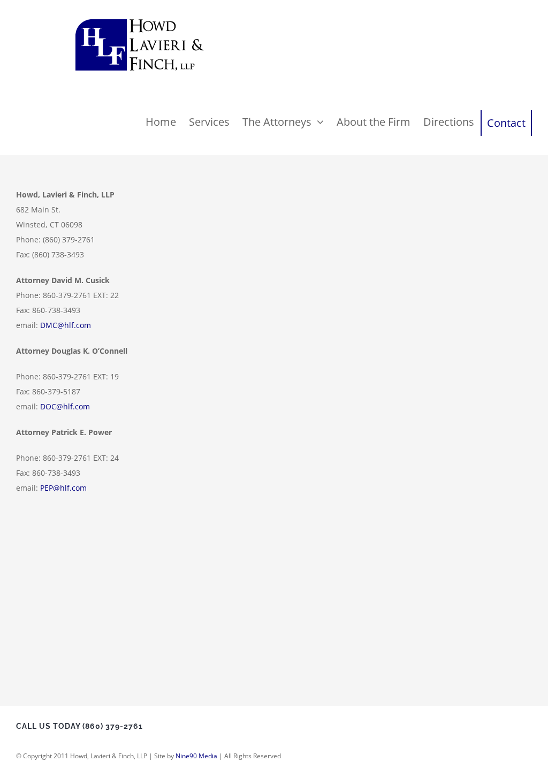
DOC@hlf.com (65, 406)
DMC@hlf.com (65, 325)
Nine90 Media (196, 755)
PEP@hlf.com (63, 488)
